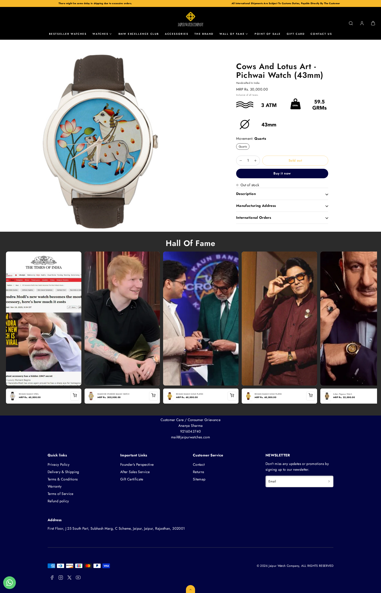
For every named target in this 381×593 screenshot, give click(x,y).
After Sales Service (135, 471)
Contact (199, 464)
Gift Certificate (131, 479)
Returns (198, 471)
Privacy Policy (58, 464)
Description (246, 193)
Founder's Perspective (137, 464)
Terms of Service (60, 493)
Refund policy (58, 501)
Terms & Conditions (63, 479)
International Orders (253, 217)
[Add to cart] (74, 396)
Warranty (55, 486)
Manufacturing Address (256, 205)
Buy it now (282, 173)
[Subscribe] (329, 481)
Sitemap (199, 479)
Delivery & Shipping (63, 471)
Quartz (243, 146)
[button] (351, 23)
